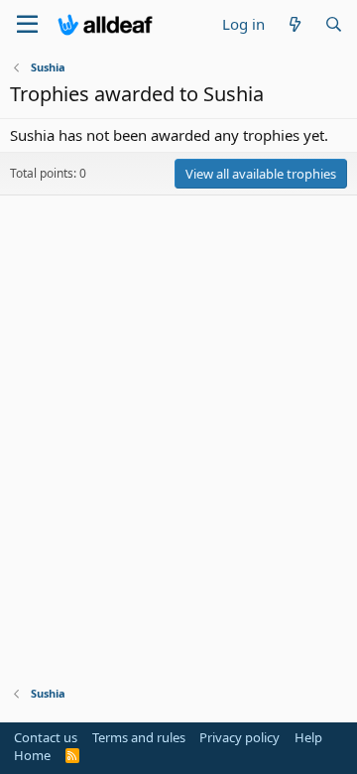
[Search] (333, 24)
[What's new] (294, 24)
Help (308, 737)
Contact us (45, 737)
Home (32, 755)
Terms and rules (138, 737)
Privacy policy (239, 737)
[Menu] (27, 25)
